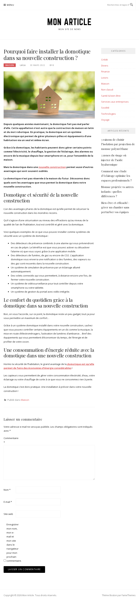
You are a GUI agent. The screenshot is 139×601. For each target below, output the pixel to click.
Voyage (105, 119)
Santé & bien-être (111, 95)
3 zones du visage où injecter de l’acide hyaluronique (113, 160)
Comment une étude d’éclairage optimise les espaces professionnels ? (116, 175)
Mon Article (69, 22)
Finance (105, 71)
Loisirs (104, 77)
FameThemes (128, 595)
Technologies (108, 113)
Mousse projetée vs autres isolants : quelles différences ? (117, 191)
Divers (104, 65)
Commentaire (9, 440)
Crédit (104, 59)
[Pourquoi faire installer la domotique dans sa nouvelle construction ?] (49, 94)
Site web (8, 514)
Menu (10, 5)
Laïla (23, 65)
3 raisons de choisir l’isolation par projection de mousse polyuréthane (118, 144)
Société (105, 107)
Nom (7, 489)
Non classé (107, 89)
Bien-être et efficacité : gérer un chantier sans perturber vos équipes (115, 207)
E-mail (8, 501)
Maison (9, 65)
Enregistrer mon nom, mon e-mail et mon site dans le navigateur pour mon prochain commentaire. (12, 542)
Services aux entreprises (115, 101)
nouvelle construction (52, 167)
